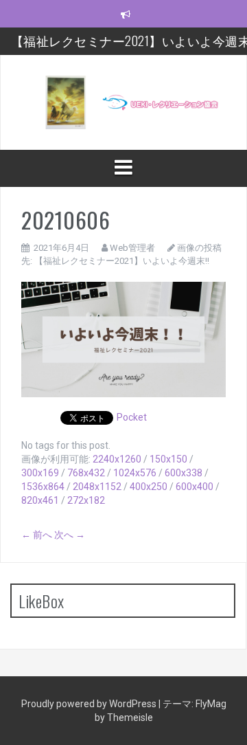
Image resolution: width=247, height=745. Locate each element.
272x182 (86, 500)
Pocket (132, 417)
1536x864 (42, 486)
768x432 (86, 472)
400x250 (148, 486)
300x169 (40, 472)
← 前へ (36, 534)
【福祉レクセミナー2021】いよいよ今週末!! (121, 261)
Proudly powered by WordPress (89, 703)
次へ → (69, 534)
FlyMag (211, 703)
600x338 (183, 472)
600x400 (194, 486)
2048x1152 (97, 486)
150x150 (168, 459)
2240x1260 (117, 459)
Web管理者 (132, 248)
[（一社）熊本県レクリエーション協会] (123, 101)
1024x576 (134, 472)
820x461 (40, 500)
